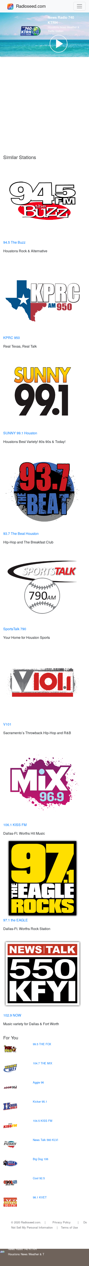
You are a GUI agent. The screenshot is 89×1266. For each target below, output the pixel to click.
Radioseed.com (36, 6)
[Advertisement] (44, 107)
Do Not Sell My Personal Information (49, 1224)
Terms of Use (69, 1227)
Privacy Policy (61, 1222)
